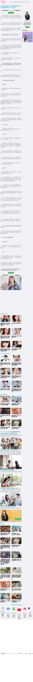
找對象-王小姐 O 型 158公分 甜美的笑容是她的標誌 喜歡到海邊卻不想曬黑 (5, 349)
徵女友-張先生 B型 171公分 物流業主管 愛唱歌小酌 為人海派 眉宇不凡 (16, 376)
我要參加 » (1, 405)
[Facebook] (25, 653)
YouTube (19, 614)
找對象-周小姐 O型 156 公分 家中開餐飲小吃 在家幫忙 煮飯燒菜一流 (5, 324)
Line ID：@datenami (13, 521)
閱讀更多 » (1, 535)
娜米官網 (2, 612)
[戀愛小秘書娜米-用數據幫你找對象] (30, 653)
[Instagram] (28, 653)
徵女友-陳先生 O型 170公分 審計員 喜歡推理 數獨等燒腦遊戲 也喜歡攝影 (16, 363)
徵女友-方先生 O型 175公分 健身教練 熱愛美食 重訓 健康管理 (5, 363)
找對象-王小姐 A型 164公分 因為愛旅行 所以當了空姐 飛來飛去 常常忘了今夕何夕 (5, 337)
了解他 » (1, 390)
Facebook (8, 613)
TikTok (30, 612)
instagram (25, 613)
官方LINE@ (14, 613)
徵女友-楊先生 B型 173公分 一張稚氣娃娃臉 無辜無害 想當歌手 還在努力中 (5, 376)
